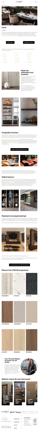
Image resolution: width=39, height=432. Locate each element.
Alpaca (5, 53)
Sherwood (30, 62)
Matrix (17, 55)
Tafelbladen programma (28, 42)
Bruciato (5, 55)
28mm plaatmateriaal (11, 142)
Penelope (17, 60)
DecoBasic (5, 62)
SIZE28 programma (11, 181)
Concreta (5, 60)
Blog (5, 5)
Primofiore (30, 53)
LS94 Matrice (11, 371)
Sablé (29, 60)
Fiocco (17, 53)
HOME (3, 5)
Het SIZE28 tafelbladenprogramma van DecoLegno (11, 139)
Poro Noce (18, 62)
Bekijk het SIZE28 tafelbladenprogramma (19, 149)
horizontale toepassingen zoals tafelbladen (9, 35)
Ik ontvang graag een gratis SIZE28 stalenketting (19, 264)
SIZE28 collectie (10, 42)
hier (28, 255)
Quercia (29, 55)
